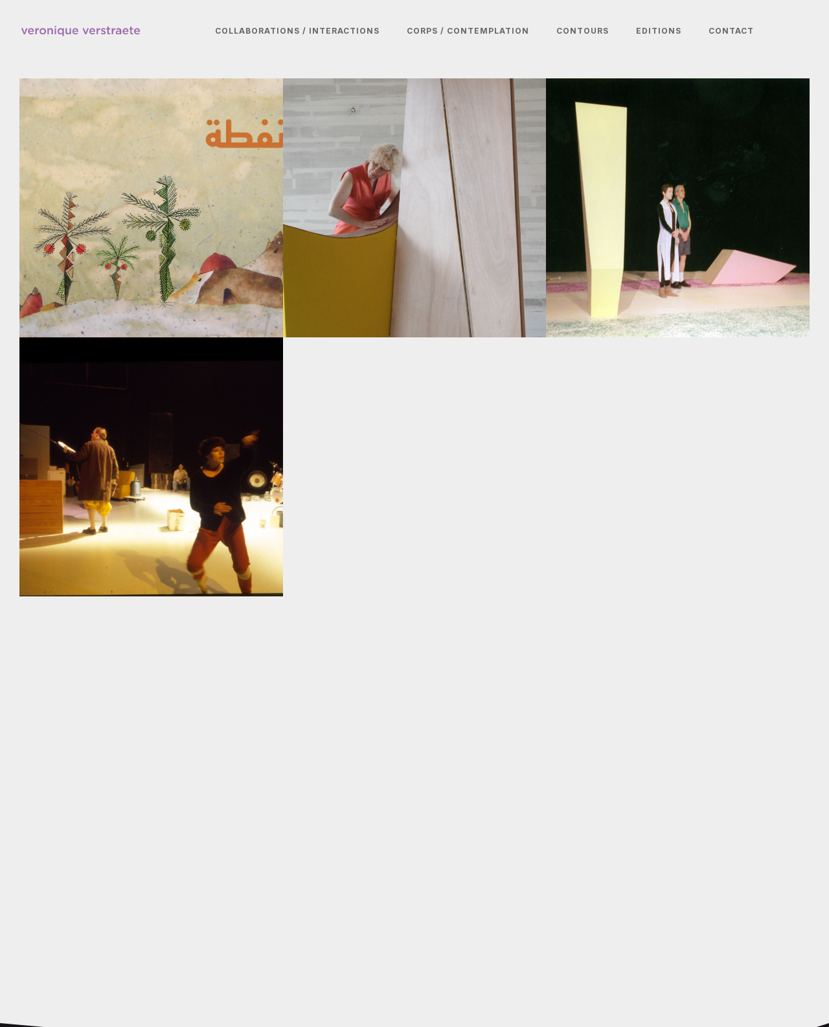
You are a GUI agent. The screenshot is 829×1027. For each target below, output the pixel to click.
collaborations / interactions (297, 31)
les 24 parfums (92, 257)
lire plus (58, 308)
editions (658, 31)
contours (582, 31)
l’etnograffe (606, 257)
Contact (731, 31)
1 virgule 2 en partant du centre (413, 257)
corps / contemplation (468, 31)
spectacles (65, 286)
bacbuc (64, 516)
